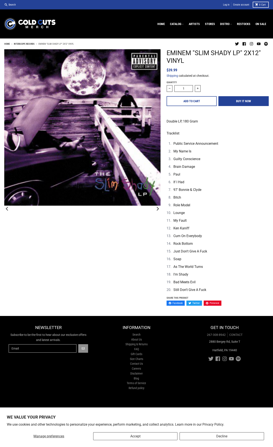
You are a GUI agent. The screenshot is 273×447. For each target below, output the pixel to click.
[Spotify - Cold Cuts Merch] (266, 44)
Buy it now (243, 101)
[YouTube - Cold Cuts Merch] (258, 44)
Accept (135, 436)
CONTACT (236, 334)
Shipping (172, 75)
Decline (221, 436)
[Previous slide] (7, 209)
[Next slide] (158, 209)
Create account (241, 4)
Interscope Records (24, 44)
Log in (226, 4)
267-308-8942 (216, 334)
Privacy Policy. (213, 424)
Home (7, 44)
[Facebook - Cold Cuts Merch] (244, 44)
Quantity (172, 82)
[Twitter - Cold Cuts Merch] (237, 44)
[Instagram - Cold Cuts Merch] (251, 44)
